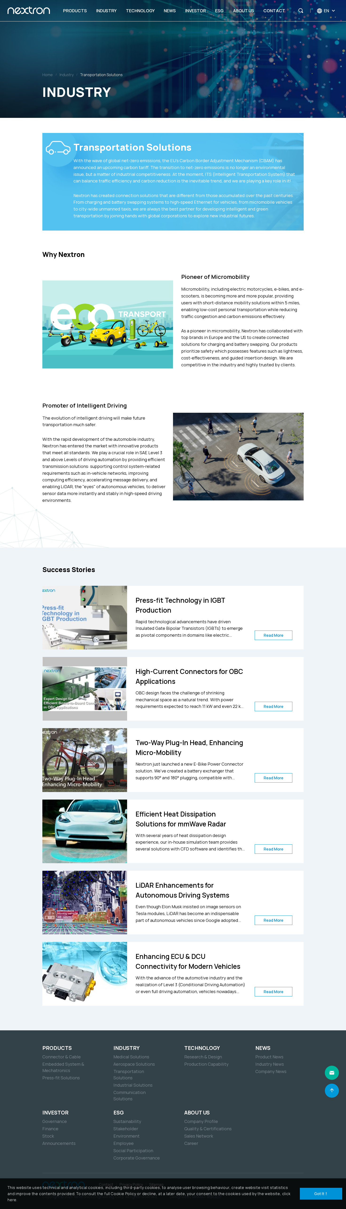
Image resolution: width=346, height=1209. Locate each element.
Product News (269, 1057)
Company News (270, 1071)
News (170, 10)
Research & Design (203, 1057)
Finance (50, 1128)
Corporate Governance (136, 1158)
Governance (54, 1121)
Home (47, 74)
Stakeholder (125, 1128)
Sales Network (198, 1136)
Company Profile (201, 1121)
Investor (195, 10)
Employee (123, 1143)
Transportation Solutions (101, 74)
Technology (140, 10)
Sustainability (127, 1121)
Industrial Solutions (133, 1085)
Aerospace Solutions (134, 1064)
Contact (274, 10)
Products (75, 10)
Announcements (59, 1143)
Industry (106, 10)
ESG (219, 10)
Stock (48, 1136)
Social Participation (133, 1150)
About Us (243, 10)
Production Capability (206, 1064)
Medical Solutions (131, 1057)
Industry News (269, 1064)
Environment (126, 1136)
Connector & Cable (61, 1057)
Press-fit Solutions (61, 1078)
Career (191, 1143)
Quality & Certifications (208, 1128)
